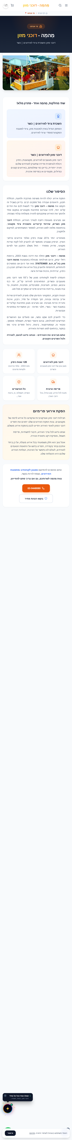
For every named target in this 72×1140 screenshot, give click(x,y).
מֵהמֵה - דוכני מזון (36, 5)
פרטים (32, 1133)
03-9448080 (34, 488)
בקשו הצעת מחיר (34, 498)
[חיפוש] (60, 5)
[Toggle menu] (66, 5)
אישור (10, 1133)
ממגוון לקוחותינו (29, 469)
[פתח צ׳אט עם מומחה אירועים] (8, 1109)
